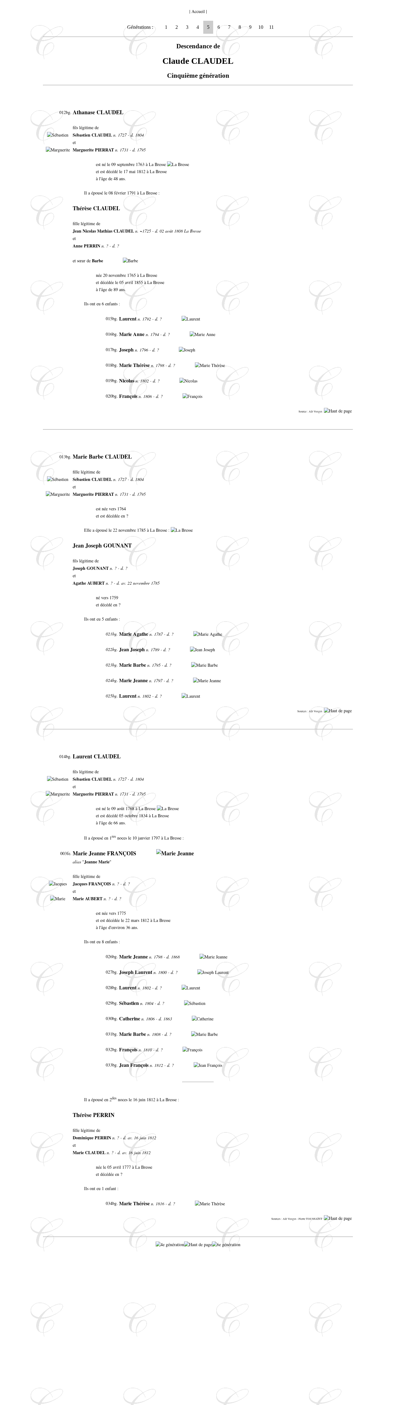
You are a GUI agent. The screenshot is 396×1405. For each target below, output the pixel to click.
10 (260, 27)
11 (271, 27)
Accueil (198, 11)
